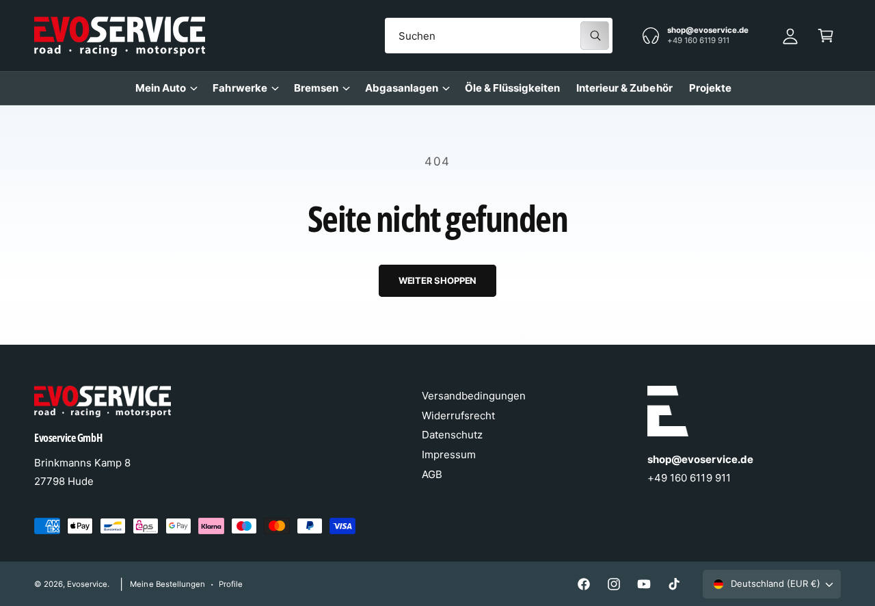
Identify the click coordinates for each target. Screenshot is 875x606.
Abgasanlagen (401, 87)
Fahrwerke (240, 87)
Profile (231, 584)
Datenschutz (452, 434)
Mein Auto (160, 87)
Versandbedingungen (474, 395)
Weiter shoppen (437, 280)
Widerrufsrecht (458, 415)
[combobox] (498, 35)
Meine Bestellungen (167, 584)
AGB (432, 474)
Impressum (449, 454)
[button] (826, 35)
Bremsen (316, 87)
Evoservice (87, 584)
